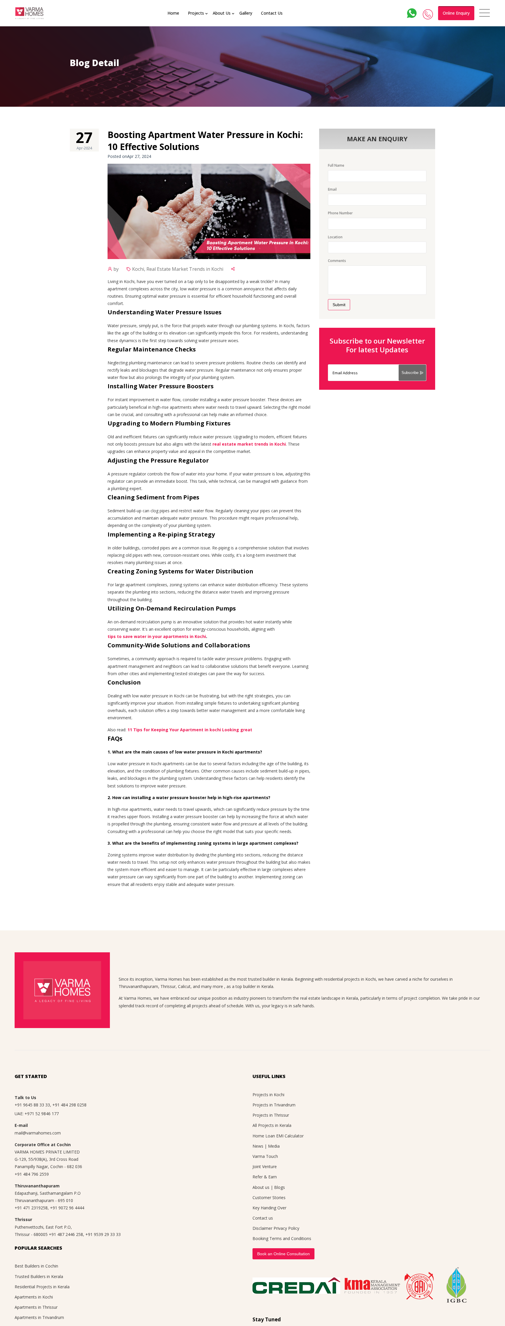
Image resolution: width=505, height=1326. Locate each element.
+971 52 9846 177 (42, 1113)
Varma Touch (265, 1156)
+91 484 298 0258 (69, 1105)
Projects (196, 13)
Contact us (262, 1218)
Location (335, 236)
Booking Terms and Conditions (281, 1238)
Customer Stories (269, 1197)
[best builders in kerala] (29, 13)
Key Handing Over (269, 1208)
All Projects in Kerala (271, 1125)
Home (173, 13)
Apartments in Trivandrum (39, 1317)
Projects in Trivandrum (273, 1105)
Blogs (279, 1187)
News (257, 1146)
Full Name (336, 165)
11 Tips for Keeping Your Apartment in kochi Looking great (189, 729)
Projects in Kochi (268, 1094)
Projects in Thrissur (270, 1115)
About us (260, 1187)
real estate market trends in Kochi (249, 444)
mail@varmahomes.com (38, 1133)
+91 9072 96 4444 (67, 1208)
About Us (222, 13)
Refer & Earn (264, 1177)
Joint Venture (264, 1166)
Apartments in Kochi (34, 1297)
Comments (337, 260)
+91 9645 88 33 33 (32, 1105)
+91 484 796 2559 (32, 1174)
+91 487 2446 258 (66, 1234)
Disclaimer (262, 1228)
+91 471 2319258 (31, 1208)
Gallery (245, 13)
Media (274, 1146)
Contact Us (272, 13)
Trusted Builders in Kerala (39, 1276)
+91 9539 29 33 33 (103, 1234)
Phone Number (340, 213)
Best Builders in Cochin (36, 1266)
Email (332, 189)
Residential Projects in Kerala (42, 1286)
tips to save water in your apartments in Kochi (157, 636)
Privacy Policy (286, 1228)
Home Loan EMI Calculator (278, 1136)
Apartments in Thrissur (36, 1307)
